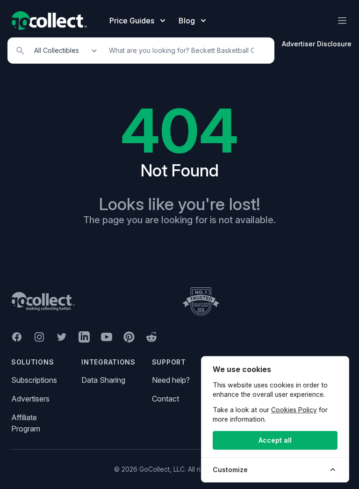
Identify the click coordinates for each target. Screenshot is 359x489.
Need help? (171, 380)
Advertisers (30, 398)
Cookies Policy (294, 410)
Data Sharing (103, 380)
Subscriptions (34, 380)
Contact (165, 398)
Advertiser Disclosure (317, 44)
